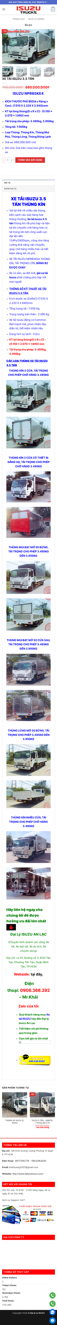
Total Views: (8, 1301)
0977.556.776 (22, 1160)
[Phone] (52, 1295)
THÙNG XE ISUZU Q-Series (14, 1121)
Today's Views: (9, 1285)
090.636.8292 (39, 1160)
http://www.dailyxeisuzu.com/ (27, 1173)
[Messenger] (52, 1320)
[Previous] (6, 46)
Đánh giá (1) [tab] (10, 189)
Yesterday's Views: (11, 1293)
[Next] (50, 46)
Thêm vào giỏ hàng (30, 160)
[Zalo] (52, 1312)
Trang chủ (18, 19)
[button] (3, 9)
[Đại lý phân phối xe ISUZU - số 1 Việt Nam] (28, 9)
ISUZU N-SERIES (36, 19)
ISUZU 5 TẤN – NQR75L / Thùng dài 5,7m (42, 1121)
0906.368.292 (35, 990)
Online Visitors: (10, 1277)
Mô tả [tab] (7, 183)
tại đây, (37, 974)
